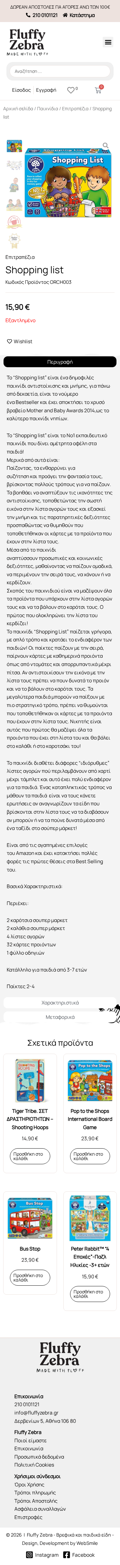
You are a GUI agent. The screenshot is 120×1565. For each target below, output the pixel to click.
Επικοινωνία (28, 1448)
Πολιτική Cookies (34, 1464)
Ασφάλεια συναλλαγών (40, 1508)
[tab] (60, 362)
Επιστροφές (28, 1517)
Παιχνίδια (47, 108)
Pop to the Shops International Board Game (90, 1119)
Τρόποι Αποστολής (36, 1500)
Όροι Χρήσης (29, 1484)
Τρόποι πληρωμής (35, 1492)
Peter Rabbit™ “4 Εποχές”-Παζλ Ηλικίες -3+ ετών (89, 1256)
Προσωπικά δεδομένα (39, 1456)
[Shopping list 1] (68, 183)
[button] (108, 42)
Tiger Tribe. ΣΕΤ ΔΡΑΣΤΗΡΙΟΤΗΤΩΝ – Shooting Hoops (30, 1119)
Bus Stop (30, 1248)
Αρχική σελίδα (18, 108)
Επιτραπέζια (75, 108)
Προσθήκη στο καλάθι (28, 1156)
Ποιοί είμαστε (30, 1440)
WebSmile (87, 1543)
